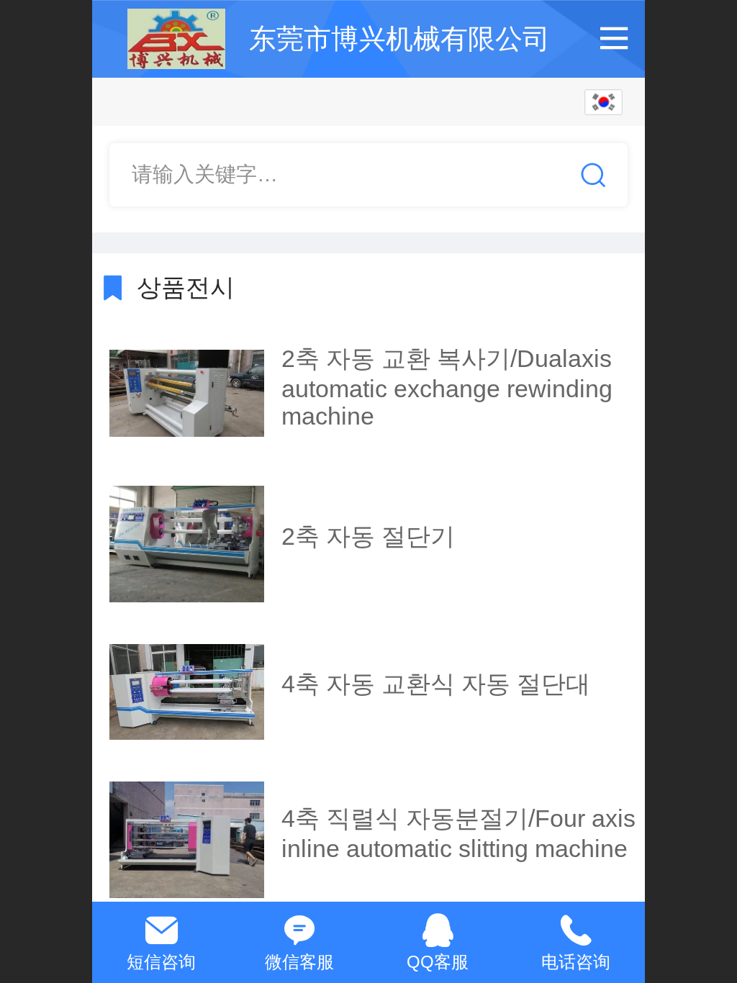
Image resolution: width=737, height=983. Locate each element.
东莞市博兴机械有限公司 (399, 38)
